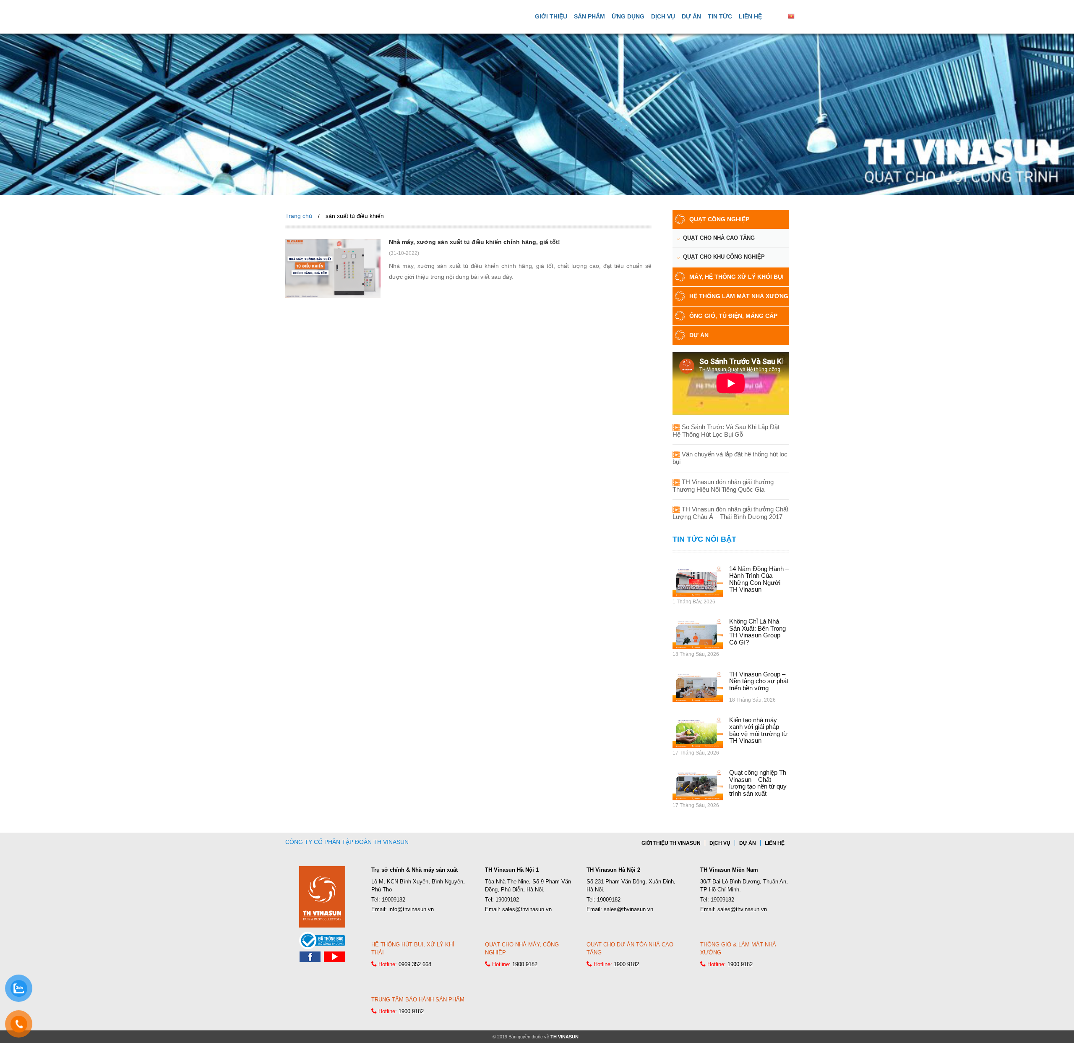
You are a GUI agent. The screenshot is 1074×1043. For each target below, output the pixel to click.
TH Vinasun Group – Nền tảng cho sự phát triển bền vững (758, 681)
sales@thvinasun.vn (527, 909)
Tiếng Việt (809, 16)
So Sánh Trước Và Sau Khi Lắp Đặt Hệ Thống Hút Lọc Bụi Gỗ (726, 430)
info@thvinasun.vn (411, 909)
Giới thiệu (551, 16)
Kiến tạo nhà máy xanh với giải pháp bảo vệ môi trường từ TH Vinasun (758, 730)
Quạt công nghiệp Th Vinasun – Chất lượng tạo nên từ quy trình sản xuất (758, 783)
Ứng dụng (628, 16)
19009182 (393, 899)
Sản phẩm (589, 16)
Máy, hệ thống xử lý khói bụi (736, 276)
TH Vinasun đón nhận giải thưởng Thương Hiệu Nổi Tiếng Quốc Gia (723, 485)
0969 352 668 (415, 964)
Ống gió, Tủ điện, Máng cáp (733, 315)
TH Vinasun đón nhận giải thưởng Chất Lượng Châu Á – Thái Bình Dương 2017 (730, 513)
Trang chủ (298, 215)
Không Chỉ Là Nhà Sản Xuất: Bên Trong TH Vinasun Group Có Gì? (757, 632)
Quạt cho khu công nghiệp (724, 257)
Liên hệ (750, 16)
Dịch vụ (663, 16)
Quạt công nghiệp (719, 219)
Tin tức (720, 16)
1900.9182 (524, 964)
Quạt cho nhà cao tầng (719, 238)
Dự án (691, 16)
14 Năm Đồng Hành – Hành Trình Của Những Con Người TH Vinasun (759, 579)
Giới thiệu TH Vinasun (671, 843)
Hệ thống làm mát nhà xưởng (738, 296)
